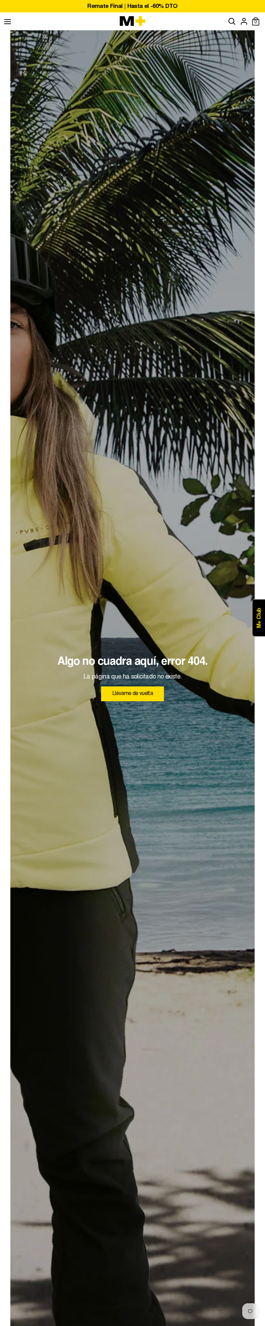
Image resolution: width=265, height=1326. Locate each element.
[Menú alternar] (7, 21)
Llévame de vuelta (132, 693)
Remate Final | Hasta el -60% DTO (132, 7)
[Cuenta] (244, 21)
